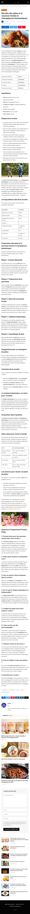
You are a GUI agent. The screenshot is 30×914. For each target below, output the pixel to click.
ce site (24, 503)
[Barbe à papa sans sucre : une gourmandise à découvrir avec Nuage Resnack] (15, 726)
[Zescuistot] (15, 2)
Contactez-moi (20, 904)
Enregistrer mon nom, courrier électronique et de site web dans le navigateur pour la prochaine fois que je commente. (15, 824)
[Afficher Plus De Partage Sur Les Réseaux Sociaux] (27, 27)
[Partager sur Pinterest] (22, 27)
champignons (12, 690)
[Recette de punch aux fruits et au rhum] (5, 878)
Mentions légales (9, 904)
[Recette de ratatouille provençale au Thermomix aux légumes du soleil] (15, 771)
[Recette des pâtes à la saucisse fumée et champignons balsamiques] (15, 39)
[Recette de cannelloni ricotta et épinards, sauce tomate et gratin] (5, 886)
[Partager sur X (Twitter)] (13, 27)
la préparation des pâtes (13, 509)
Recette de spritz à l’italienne (17, 861)
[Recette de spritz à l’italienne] (5, 863)
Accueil (2, 6)
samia (7, 21)
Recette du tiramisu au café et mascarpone (13, 759)
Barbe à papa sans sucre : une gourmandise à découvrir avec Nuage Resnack (19, 840)
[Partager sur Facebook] (5, 27)
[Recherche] (28, 2)
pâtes (18, 690)
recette (22, 690)
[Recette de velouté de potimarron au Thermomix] (5, 893)
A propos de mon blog (15, 906)
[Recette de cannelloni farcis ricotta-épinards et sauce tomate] (5, 871)
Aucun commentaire (22, 21)
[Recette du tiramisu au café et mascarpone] (15, 749)
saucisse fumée (5, 692)
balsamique (4, 690)
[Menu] (2, 2)
